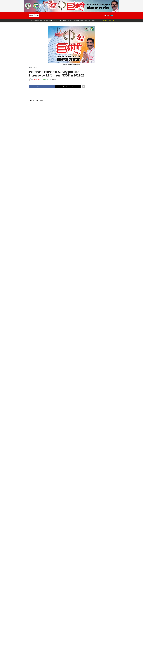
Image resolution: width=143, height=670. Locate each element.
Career (81, 20)
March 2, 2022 (46, 79)
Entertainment (75, 20)
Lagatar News (37, 79)
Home (31, 20)
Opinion (93, 20)
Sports (69, 20)
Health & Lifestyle (62, 20)
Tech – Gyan (87, 20)
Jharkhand (36, 20)
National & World (47, 20)
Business (55, 20)
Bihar (41, 20)
